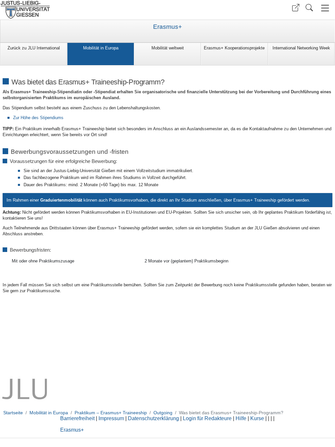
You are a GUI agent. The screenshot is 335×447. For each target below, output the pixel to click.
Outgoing (162, 412)
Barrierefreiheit (77, 418)
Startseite (13, 412)
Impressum (111, 418)
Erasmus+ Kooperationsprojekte (234, 47)
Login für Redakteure (207, 418)
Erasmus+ (167, 27)
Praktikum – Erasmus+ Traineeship (111, 412)
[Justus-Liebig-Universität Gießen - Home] (83, 10)
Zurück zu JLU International (34, 47)
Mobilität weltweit (167, 47)
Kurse (257, 418)
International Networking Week (301, 47)
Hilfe (241, 418)
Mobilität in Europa (100, 47)
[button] (295, 7)
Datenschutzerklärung (153, 418)
